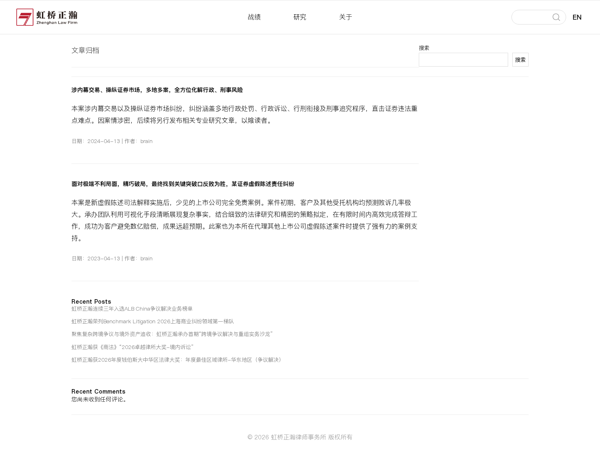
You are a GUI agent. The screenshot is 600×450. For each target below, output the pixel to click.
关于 (345, 16)
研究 (300, 16)
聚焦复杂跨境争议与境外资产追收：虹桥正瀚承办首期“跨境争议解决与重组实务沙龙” (172, 334)
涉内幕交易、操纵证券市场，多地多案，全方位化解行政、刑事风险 (157, 90)
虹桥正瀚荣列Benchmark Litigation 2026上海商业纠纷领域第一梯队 (152, 321)
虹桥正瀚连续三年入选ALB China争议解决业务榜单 (132, 308)
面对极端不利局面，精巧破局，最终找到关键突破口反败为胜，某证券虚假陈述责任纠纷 (182, 184)
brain (146, 141)
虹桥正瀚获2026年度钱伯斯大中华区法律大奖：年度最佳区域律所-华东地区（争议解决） (177, 359)
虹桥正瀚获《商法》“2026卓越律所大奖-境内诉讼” (132, 347)
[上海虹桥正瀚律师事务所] (47, 17)
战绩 (254, 16)
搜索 (520, 60)
